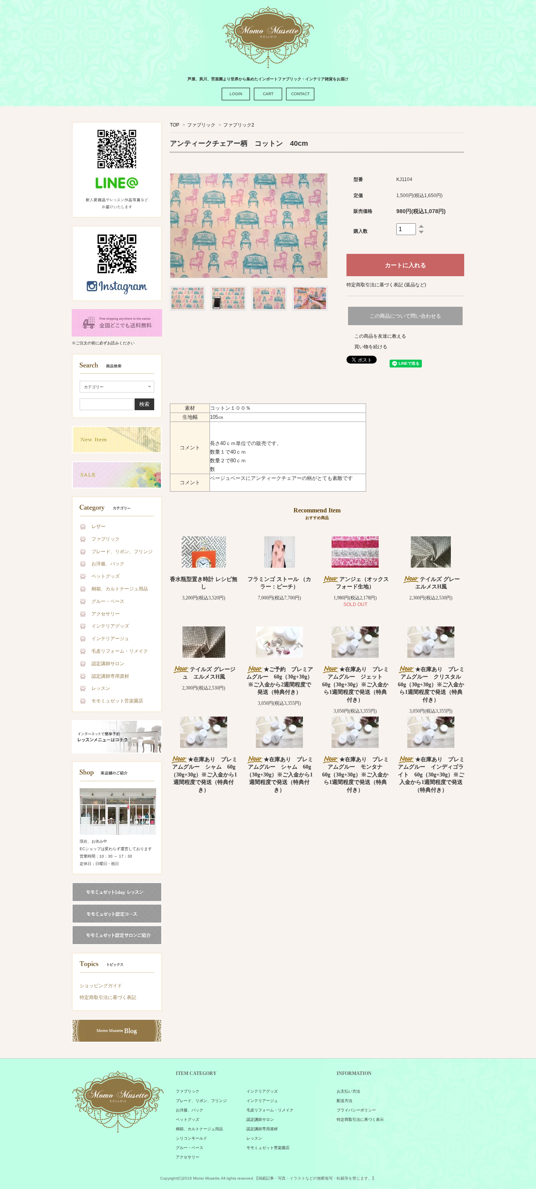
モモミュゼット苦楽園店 (117, 701)
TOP (174, 125)
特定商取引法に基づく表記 (108, 997)
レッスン (100, 688)
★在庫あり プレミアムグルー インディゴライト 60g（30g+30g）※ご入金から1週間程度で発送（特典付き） (431, 774)
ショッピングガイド (101, 985)
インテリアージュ (110, 638)
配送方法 (344, 1101)
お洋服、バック (107, 563)
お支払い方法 (348, 1091)
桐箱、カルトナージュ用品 (119, 589)
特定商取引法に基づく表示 (360, 1119)
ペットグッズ (105, 576)
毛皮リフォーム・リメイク (119, 651)
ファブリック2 (238, 125)
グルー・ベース (107, 601)
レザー (98, 526)
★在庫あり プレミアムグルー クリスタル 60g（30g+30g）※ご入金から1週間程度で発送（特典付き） (432, 684)
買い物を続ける (370, 346)
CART (268, 94)
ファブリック (105, 539)
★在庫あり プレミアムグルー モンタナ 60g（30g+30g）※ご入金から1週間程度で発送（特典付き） (355, 774)
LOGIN (236, 94)
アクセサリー (105, 614)
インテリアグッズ (110, 626)
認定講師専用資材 (110, 676)
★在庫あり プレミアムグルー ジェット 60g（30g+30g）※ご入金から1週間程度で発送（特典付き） (355, 684)
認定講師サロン (107, 663)
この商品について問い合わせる (405, 316)
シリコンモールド (191, 1138)
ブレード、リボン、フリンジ (122, 551)
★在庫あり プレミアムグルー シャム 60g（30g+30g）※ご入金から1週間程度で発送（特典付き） (204, 774)
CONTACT (300, 94)
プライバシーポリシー (356, 1110)
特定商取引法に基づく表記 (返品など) (386, 285)
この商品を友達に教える (380, 336)
